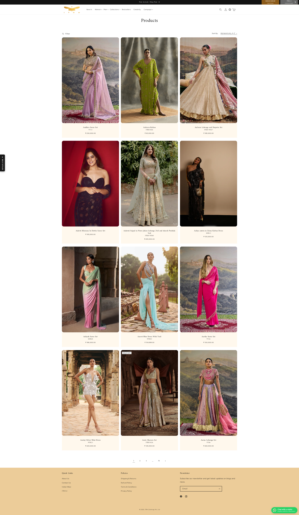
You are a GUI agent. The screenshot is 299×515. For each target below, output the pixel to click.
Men (105, 10)
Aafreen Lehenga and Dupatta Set (208, 128)
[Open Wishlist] (229, 9)
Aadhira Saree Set (90, 128)
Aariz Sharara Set (149, 441)
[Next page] (165, 460)
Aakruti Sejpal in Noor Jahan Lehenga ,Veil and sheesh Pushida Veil (149, 233)
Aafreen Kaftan (149, 128)
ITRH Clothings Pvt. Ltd (152, 509)
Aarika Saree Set (208, 337)
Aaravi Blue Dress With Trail (149, 337)
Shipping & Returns (128, 479)
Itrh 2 (289, 2)
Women (98, 10)
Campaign (148, 10)
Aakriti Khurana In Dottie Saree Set (90, 231)
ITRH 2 (64, 491)
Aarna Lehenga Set (208, 441)
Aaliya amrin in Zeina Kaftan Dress (208, 232)
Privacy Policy (126, 491)
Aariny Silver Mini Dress (90, 441)
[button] (97, 9)
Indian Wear (270, 2)
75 (159, 461)
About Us (65, 479)
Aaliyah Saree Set (90, 337)
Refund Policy (126, 483)
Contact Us (66, 483)
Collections (114, 10)
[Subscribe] (219, 489)
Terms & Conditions (128, 487)
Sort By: (215, 33)
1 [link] (133, 461)
